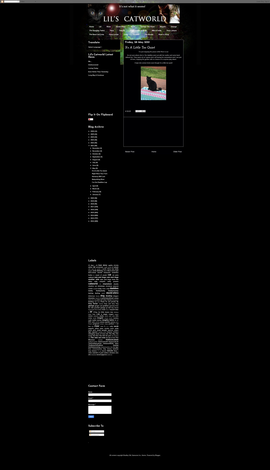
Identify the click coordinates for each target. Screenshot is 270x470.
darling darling (94, 293)
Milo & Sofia (156, 30)
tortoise (115, 349)
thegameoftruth (113, 341)
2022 (92, 143)
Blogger (157, 455)
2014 (92, 215)
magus (116, 314)
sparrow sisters (113, 330)
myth (90, 320)
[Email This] (136, 111)
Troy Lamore (172, 30)
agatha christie (113, 265)
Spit (89, 332)
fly (117, 301)
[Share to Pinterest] (144, 111)
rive (93, 326)
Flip (91, 119)
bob (117, 271)
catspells (102, 281)
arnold (109, 267)
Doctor (98, 296)
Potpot (90, 323)
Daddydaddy (100, 291)
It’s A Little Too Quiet (99, 171)
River (109, 27)
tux (100, 351)
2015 (92, 212)
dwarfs (97, 298)
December (96, 148)
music (110, 318)
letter (116, 309)
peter (117, 322)
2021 (92, 145)
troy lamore (92, 351)
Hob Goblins (98, 309)
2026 (92, 131)
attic (89, 269)
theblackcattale (112, 340)
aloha (90, 267)
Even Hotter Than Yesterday (98, 72)
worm (109, 354)
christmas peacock (112, 286)
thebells (100, 339)
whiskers (112, 353)
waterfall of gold (97, 353)
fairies (110, 300)
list (99, 312)
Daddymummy (113, 291)
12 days (91, 265)
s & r (107, 326)
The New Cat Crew (96, 34)
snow (112, 328)
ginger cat (98, 306)
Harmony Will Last (98, 176)
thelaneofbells (108, 343)
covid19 (95, 288)
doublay (109, 296)
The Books (149, 34)
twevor (104, 351)
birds (95, 271)
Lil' (100, 27)
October (95, 154)
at (112, 267)
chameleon (107, 284)
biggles (90, 270)
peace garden (105, 322)
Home (91, 27)
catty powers (113, 281)
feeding (91, 301)
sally (111, 326)
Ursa (115, 351)
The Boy (112, 334)
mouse (106, 318)
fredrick (101, 303)
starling (100, 332)
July (94, 162)
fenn (98, 301)
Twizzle (122, 30)
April (94, 186)
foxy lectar (93, 304)
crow (103, 288)
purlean (111, 324)
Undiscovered (93, 65)
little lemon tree (107, 312)
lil (88, 312)
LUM (98, 314)
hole (103, 309)
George (174, 27)
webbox (106, 353)
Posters (136, 34)
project (102, 323)
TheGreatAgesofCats (95, 343)
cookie (90, 288)
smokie (106, 328)
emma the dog (92, 300)
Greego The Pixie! (147, 27)
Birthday (100, 271)
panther (97, 322)
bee (113, 269)
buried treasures (104, 272)
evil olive (103, 300)
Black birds (111, 271)
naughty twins (108, 320)
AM (94, 267)
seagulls (91, 328)
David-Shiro (121, 27)
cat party (115, 275)
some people (102, 330)
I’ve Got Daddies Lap (99, 182)
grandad (97, 307)
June (94, 165)
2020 (92, 198)
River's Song (164, 34)
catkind (91, 277)
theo (116, 343)
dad (108, 288)
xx (111, 354)
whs (89, 354)
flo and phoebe (110, 301)
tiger (116, 347)
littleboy (116, 312)
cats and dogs (100, 277)
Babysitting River (98, 179)
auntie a (99, 269)
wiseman (93, 354)
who (117, 353)
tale (107, 334)
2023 (92, 140)
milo (116, 316)
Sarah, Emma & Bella (138, 30)
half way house (113, 307)
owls (93, 322)
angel (105, 267)
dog (102, 295)
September (96, 157)
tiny (104, 349)
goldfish (106, 306)
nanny (99, 320)
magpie (111, 314)
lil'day (95, 312)
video (90, 353)
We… (90, 61)
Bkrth (105, 270)
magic (105, 314)
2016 (92, 209)
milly (113, 316)
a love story (101, 265)
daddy (90, 291)
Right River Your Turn (99, 173)
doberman (91, 296)
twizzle (110, 351)
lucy (93, 314)
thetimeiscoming (94, 347)
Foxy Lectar (114, 34)
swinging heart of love (96, 334)
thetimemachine (105, 347)
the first (96, 335)
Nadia (133, 27)
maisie (90, 316)
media (101, 316)
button (90, 275)
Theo (112, 30)
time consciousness (95, 349)
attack (116, 267)
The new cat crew (98, 338)
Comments (95, 435)
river (96, 326)
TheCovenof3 (103, 341)
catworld (93, 283)
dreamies (91, 298)
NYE (89, 322)
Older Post (177, 152)
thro (111, 347)
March (94, 189)
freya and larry (109, 303)
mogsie (100, 318)
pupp (106, 323)
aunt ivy (93, 269)
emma (116, 298)
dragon (115, 296)
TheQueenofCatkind (95, 345)
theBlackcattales (92, 341)
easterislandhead (107, 298)
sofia (116, 328)
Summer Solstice (112, 332)
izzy (107, 309)
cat (109, 274)
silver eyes (99, 328)
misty (90, 318)
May (94, 168)
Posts (93, 431)
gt (106, 307)
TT (98, 351)
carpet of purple (101, 275)
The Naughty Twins (97, 30)
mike (110, 316)
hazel (89, 309)
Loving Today (93, 68)
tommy (109, 349)
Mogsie (163, 27)
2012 (92, 221)
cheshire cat (92, 286)
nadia (94, 320)
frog (117, 303)
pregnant (96, 324)
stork (104, 332)
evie (98, 300)
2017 (92, 207)
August (95, 159)
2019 (92, 201)
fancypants (115, 300)
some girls (92, 330)
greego (102, 307)
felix (95, 301)
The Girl (102, 335)
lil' (91, 311)
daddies (114, 288)
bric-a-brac (92, 272)
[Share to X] (140, 111)
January (95, 194)
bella (116, 269)
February (95, 191)
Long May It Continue (96, 75)
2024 (92, 137)
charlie (116, 284)
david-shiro (112, 293)
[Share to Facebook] (142, 111)
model (94, 318)
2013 (92, 218)
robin (101, 326)
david (103, 293)
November (96, 151)
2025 (92, 134)
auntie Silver (106, 269)
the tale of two (110, 337)
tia (114, 347)
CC (100, 284)
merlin (106, 316)
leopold (112, 309)
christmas (101, 286)
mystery (115, 318)
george (91, 306)
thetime (115, 345)
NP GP (116, 320)
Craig (126, 34)
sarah (116, 326)
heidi (93, 309)
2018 (92, 204)
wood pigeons (102, 354)
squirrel (94, 332)
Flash (103, 301)
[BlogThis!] (138, 111)
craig (99, 288)
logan (89, 314)
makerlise (96, 316)
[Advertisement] (153, 132)
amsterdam (99, 267)
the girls (108, 335)
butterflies (115, 272)
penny (113, 322)
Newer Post (129, 152)
